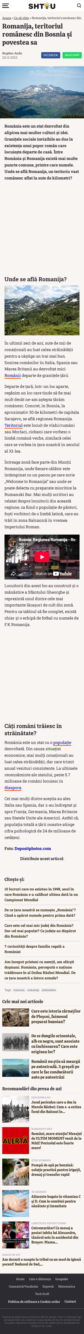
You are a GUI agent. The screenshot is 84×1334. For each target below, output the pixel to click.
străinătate (49, 990)
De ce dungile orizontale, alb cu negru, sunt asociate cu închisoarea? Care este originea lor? (55, 1043)
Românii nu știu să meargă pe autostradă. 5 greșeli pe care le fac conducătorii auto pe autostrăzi (55, 1069)
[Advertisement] (42, 229)
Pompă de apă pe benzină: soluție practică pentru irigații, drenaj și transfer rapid (56, 1170)
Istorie (20, 1279)
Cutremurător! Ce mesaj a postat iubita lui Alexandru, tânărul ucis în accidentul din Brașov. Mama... (54, 1235)
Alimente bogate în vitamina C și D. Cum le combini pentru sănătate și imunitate (56, 1201)
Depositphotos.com (33, 848)
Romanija (33, 990)
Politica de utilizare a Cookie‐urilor (34, 1301)
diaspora (12, 787)
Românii (12, 375)
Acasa (6, 18)
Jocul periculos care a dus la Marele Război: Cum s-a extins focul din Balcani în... (56, 1107)
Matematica (66, 1286)
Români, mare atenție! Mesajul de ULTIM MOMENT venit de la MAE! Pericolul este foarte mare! (56, 1140)
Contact (70, 1301)
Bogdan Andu (12, 53)
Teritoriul (13, 425)
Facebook (50, 55)
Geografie (61, 1279)
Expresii (48, 1286)
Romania (19, 990)
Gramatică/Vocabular (23, 1286)
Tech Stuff (42, 1294)
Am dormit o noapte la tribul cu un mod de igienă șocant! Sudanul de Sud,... (41, 1262)
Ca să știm (21, 18)
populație (62, 742)
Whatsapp (72, 55)
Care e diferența (40, 1279)
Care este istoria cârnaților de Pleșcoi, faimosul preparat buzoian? (56, 1016)
